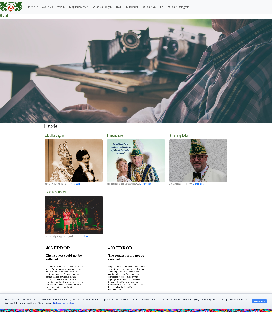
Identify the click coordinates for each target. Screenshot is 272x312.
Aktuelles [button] (47, 6)
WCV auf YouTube (153, 6)
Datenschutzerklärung (65, 303)
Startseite (32, 6)
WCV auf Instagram (178, 6)
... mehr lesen (74, 183)
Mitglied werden (78, 6)
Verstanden (259, 301)
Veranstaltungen (102, 6)
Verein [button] (61, 6)
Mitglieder (132, 6)
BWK (119, 6)
